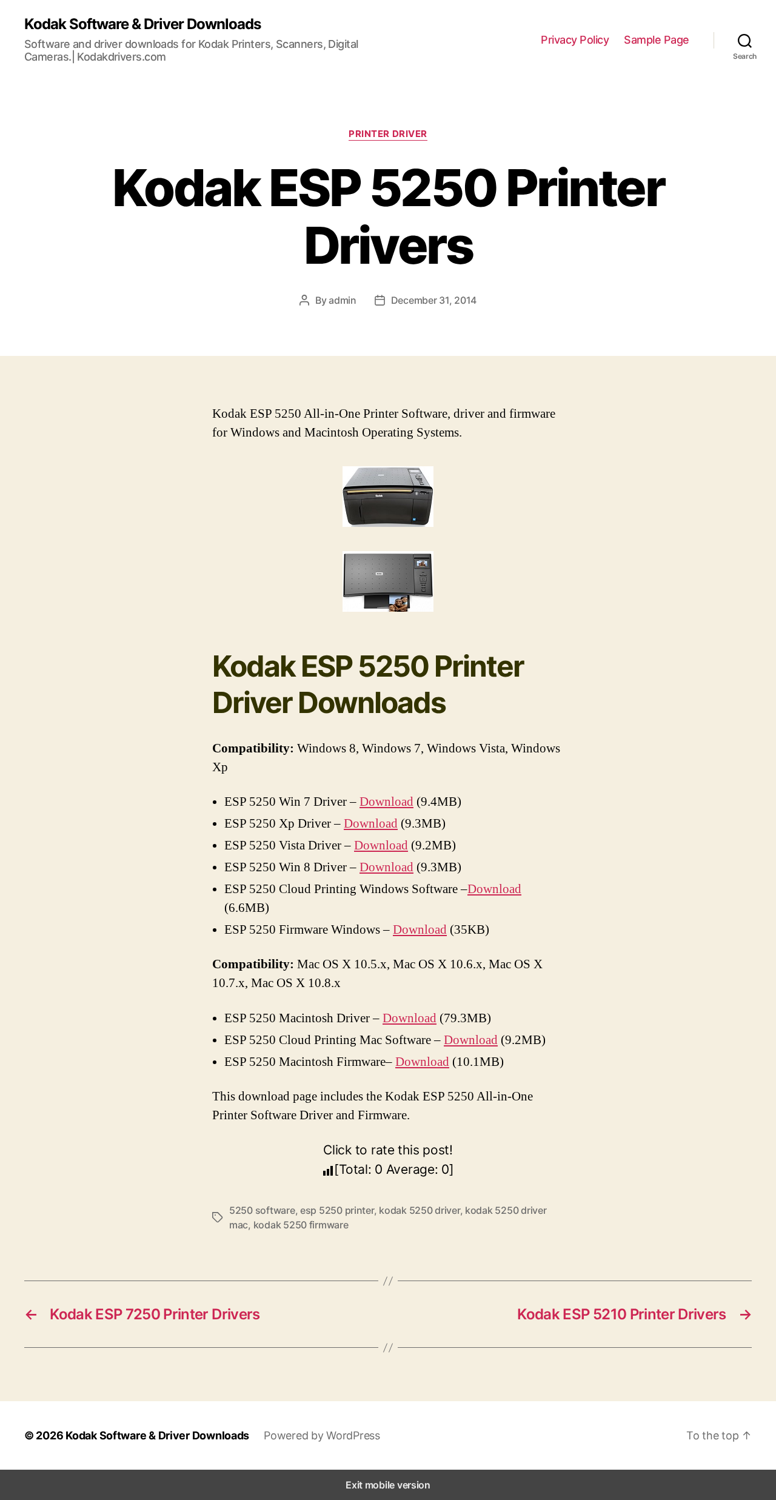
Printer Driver (388, 134)
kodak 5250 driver (419, 1210)
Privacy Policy (575, 39)
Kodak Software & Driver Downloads (142, 24)
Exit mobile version (388, 1485)
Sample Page (656, 39)
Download (386, 801)
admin (342, 300)
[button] (719, 1435)
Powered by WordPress (322, 1435)
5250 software (262, 1210)
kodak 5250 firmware (301, 1225)
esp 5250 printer (337, 1210)
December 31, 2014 (434, 300)
